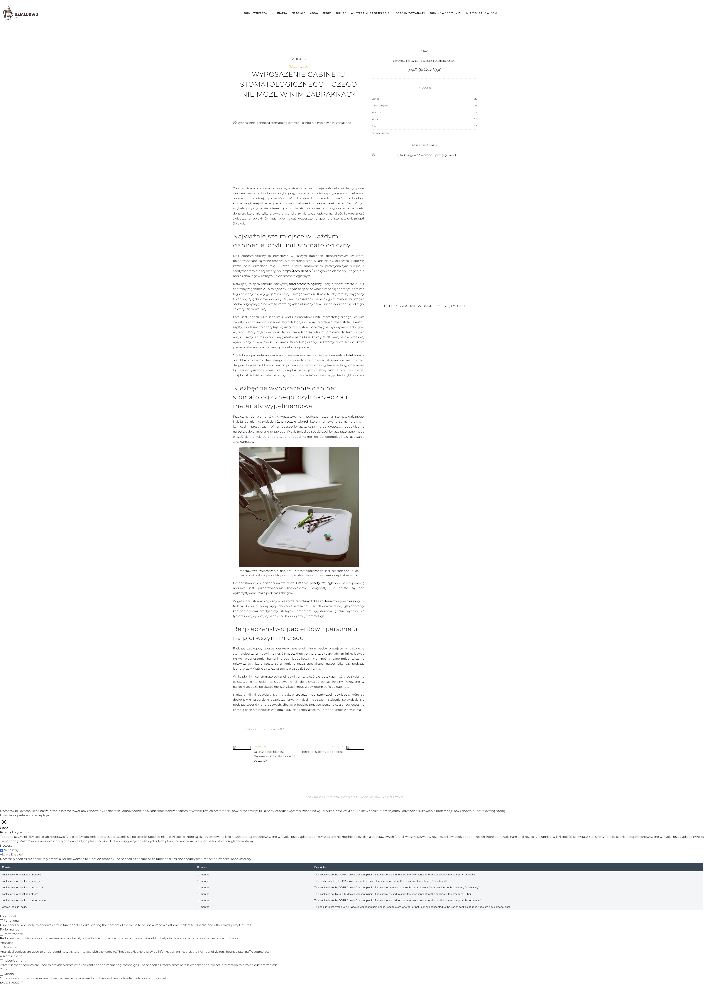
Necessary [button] (7, 845)
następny (338, 747)
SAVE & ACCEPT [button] (11, 982)
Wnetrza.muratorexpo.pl (371, 13)
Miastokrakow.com (481, 13)
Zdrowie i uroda (298, 67)
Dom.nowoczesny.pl (446, 13)
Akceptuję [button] (41, 815)
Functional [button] (8, 916)
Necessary (11, 850)
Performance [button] (9, 929)
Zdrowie (298, 13)
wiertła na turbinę (297, 337)
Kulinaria (279, 13)
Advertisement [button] (11, 956)
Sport (327, 13)
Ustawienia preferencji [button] (16, 815)
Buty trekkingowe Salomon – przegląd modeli (424, 306)
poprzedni (260, 747)
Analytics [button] (6, 943)
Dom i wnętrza (255, 13)
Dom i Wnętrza (380, 105)
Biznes (341, 13)
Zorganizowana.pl (411, 13)
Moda (314, 13)
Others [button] (5, 969)
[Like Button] (236, 728)
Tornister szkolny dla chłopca (323, 751)
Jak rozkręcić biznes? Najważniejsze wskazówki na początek (274, 756)
